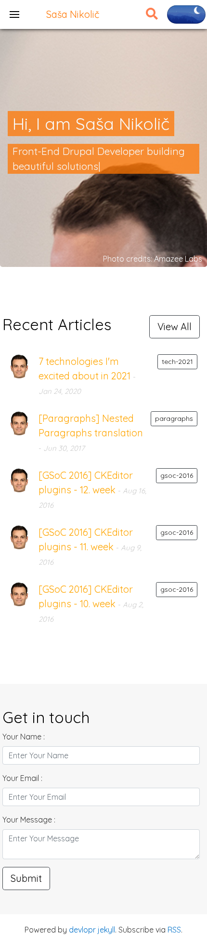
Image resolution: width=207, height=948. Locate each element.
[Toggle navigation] (14, 14)
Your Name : (23, 736)
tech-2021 (177, 361)
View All (174, 327)
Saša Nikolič (72, 14)
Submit (26, 878)
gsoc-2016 (176, 475)
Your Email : (22, 778)
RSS (174, 929)
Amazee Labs (178, 259)
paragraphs (174, 418)
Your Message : (28, 819)
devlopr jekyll (92, 929)
